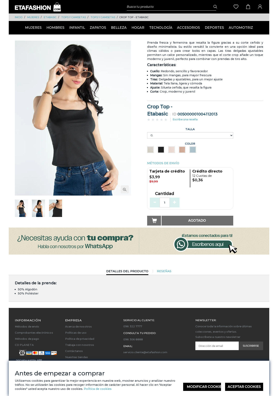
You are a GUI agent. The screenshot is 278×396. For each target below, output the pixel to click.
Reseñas (164, 271)
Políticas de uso (75, 332)
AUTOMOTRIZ (241, 28)
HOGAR (137, 28)
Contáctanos (74, 351)
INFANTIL (77, 28)
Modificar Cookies (204, 387)
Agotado (197, 220)
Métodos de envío (27, 326)
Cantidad (164, 193)
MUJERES (33, 17)
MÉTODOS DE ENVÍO (163, 163)
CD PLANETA (24, 344)
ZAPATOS (98, 28)
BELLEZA (119, 28)
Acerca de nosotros (78, 326)
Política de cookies (97, 389)
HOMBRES (55, 28)
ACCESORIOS (188, 28)
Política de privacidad (79, 338)
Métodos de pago (27, 338)
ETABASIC (50, 17)
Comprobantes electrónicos (34, 332)
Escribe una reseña (185, 119)
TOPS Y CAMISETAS (73, 17)
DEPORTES (214, 28)
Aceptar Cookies (244, 387)
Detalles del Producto (127, 272)
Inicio (19, 17)
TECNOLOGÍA (160, 28)
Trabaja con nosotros (79, 344)
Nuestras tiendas (76, 357)
